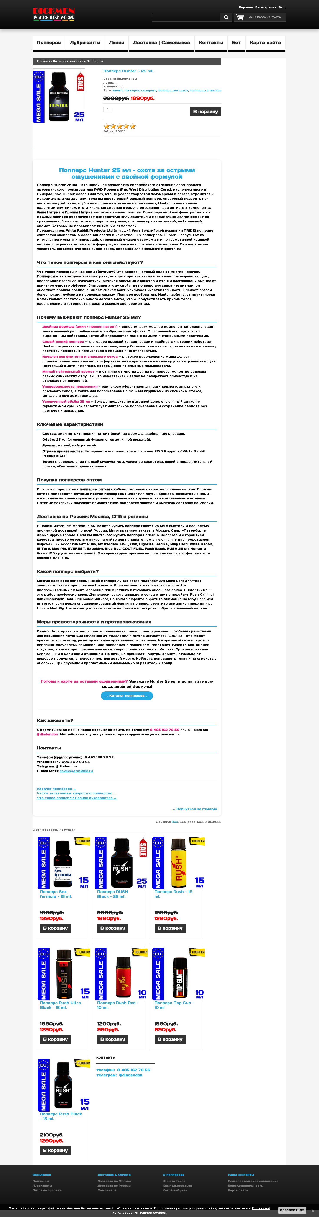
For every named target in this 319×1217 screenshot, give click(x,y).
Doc (175, 821)
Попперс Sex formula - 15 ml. (56, 894)
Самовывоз (107, 1190)
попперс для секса (173, 90)
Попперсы (41, 1181)
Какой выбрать (175, 1190)
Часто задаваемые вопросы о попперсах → (76, 793)
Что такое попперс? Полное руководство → (77, 798)
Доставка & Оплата (114, 1175)
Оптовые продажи (47, 1190)
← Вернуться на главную (194, 809)
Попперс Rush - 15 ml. (173, 894)
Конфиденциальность (245, 1185)
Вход (282, 7)
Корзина (246, 7)
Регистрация (265, 7)
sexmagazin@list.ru (76, 771)
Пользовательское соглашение (253, 1181)
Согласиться (292, 1210)
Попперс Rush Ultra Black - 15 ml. (60, 1005)
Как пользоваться (177, 1185)
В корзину (55, 928)
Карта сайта (238, 1190)
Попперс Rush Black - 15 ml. (61, 1116)
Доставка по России (114, 1185)
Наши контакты (241, 1175)
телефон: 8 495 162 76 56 (123, 1070)
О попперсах (173, 1175)
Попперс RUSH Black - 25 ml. (112, 894)
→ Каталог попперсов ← (127, 696)
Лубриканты (42, 1185)
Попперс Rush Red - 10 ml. (118, 1005)
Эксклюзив (42, 1175)
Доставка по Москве (114, 1181)
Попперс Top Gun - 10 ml (174, 1005)
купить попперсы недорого (134, 90)
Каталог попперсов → (56, 789)
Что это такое (174, 1181)
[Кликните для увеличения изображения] (59, 97)
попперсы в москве (205, 90)
